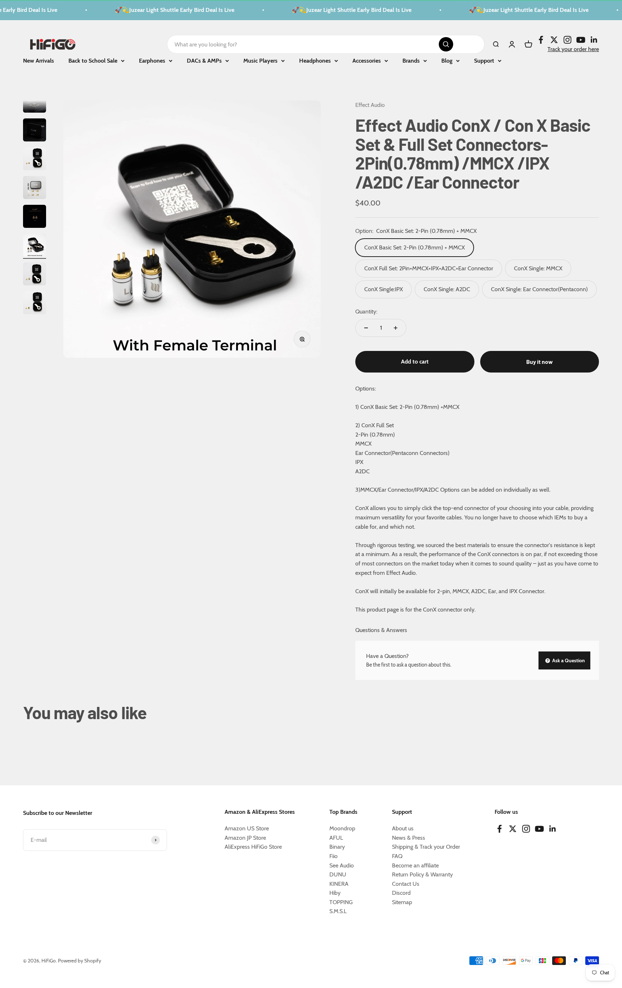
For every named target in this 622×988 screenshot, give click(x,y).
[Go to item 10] (34, 217)
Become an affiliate (415, 865)
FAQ (397, 856)
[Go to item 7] (34, 131)
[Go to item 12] (34, 275)
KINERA (338, 883)
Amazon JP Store (245, 837)
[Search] (446, 44)
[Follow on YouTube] (581, 39)
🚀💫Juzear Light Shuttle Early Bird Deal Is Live (164, 9)
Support (484, 60)
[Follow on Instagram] (567, 39)
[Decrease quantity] (366, 328)
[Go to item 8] (34, 159)
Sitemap (402, 902)
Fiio (333, 856)
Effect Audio (370, 104)
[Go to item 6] (34, 102)
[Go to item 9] (34, 188)
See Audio (341, 865)
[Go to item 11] (34, 246)
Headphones (315, 60)
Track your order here (573, 48)
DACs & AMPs (204, 60)
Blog (446, 60)
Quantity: (366, 311)
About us (403, 828)
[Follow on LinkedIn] (594, 39)
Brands (411, 60)
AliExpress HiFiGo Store (253, 846)
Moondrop (342, 828)
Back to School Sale (92, 60)
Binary (337, 846)
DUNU (337, 874)
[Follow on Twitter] (554, 39)
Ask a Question (568, 660)
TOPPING (341, 902)
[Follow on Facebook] (541, 39)
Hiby (335, 892)
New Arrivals (38, 60)
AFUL (336, 837)
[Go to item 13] (34, 303)
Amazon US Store (247, 828)
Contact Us (405, 883)
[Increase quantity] (395, 328)
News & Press (408, 837)
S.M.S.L (338, 911)
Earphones (152, 60)
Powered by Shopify (79, 960)
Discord (401, 892)
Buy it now (539, 361)
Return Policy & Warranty (422, 874)
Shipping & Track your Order (426, 846)
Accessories (366, 60)
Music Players (260, 60)
